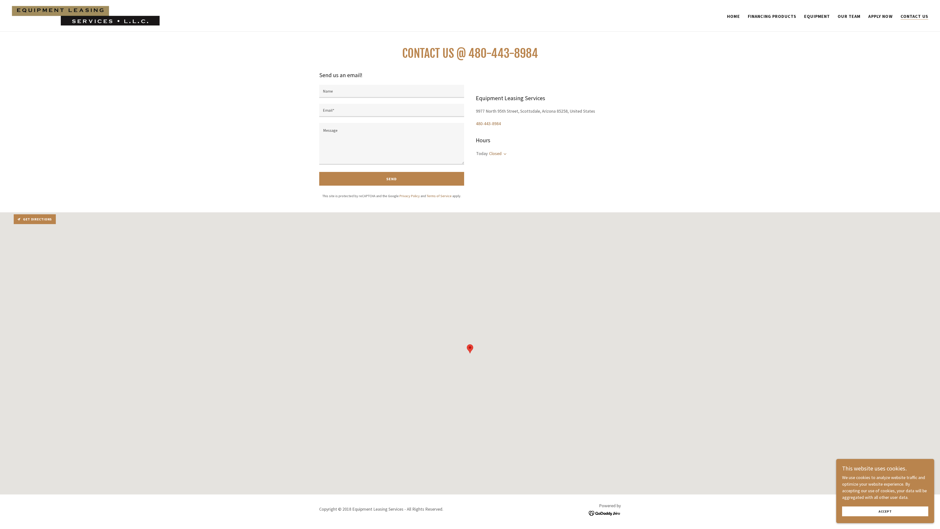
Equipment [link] (817, 16)
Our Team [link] (849, 16)
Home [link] (733, 16)
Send (391, 178)
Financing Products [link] (772, 16)
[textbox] (391, 91)
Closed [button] (495, 153)
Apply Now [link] (880, 16)
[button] (504, 154)
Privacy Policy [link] (410, 196)
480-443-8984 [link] (488, 123)
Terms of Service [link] (439, 196)
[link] (86, 15)
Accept (885, 511)
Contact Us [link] (914, 16)
